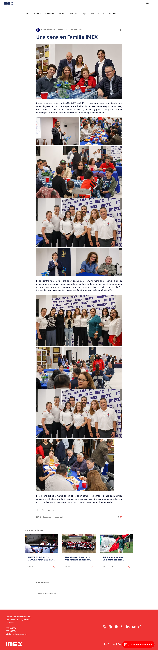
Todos (27, 14)
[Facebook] (116, 627)
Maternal (37, 14)
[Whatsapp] (104, 627)
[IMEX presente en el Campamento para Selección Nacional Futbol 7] (116, 543)
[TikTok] (140, 627)
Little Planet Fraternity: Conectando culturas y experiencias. (77, 558)
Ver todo (130, 530)
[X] (122, 627)
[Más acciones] (120, 29)
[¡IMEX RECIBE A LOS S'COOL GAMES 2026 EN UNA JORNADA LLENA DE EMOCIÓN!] (41, 543)
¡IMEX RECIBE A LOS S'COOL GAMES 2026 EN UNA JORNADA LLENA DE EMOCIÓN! (41, 558)
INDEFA (101, 14)
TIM (92, 14)
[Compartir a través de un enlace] (54, 510)
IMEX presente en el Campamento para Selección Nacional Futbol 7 (116, 558)
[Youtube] (134, 627)
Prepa (84, 14)
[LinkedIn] (128, 627)
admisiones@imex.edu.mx (16, 634)
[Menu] (147, 3)
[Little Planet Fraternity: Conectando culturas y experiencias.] (79, 543)
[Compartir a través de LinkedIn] (49, 510)
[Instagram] (110, 627)
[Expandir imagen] (57, 131)
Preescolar (49, 14)
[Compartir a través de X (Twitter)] (43, 510)
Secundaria (73, 14)
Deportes (112, 14)
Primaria (61, 14)
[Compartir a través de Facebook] (37, 510)
